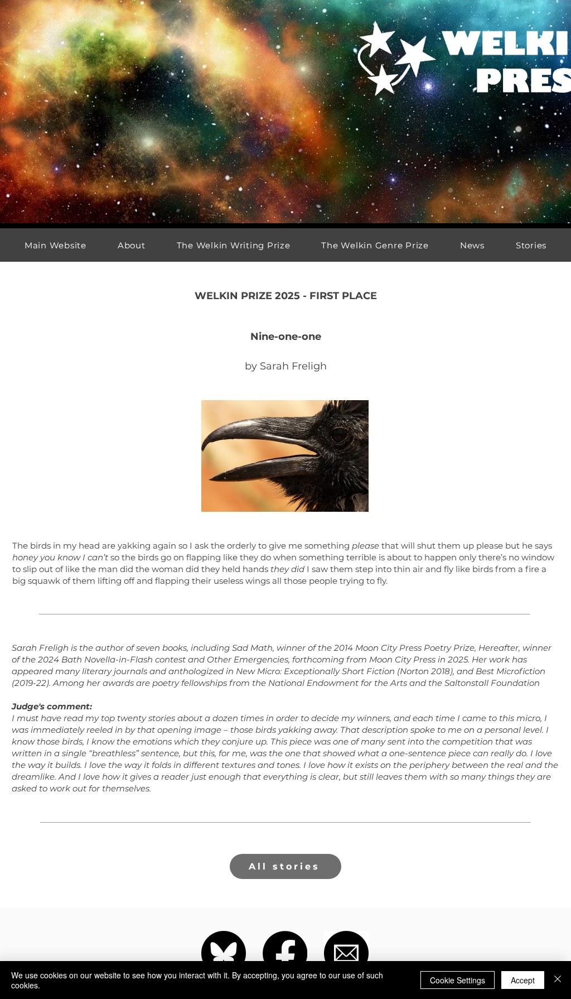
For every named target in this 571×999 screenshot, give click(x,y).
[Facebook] (285, 953)
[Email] (346, 953)
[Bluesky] (223, 953)
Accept (523, 980)
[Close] (557, 980)
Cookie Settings (457, 980)
